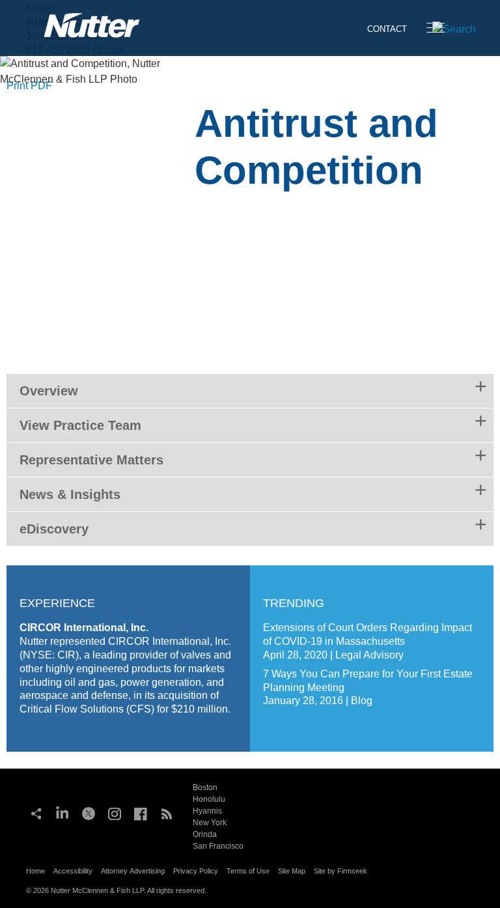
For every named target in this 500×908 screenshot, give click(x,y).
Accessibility (72, 871)
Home (35, 871)
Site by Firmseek (340, 871)
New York (210, 822)
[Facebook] (141, 812)
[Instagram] (114, 812)
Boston (205, 787)
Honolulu (209, 799)
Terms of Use (248, 871)
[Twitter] (88, 812)
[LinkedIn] (62, 812)
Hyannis (207, 811)
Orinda (205, 834)
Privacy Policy (195, 871)
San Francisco (218, 846)
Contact (387, 29)
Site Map (291, 871)
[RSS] (167, 812)
